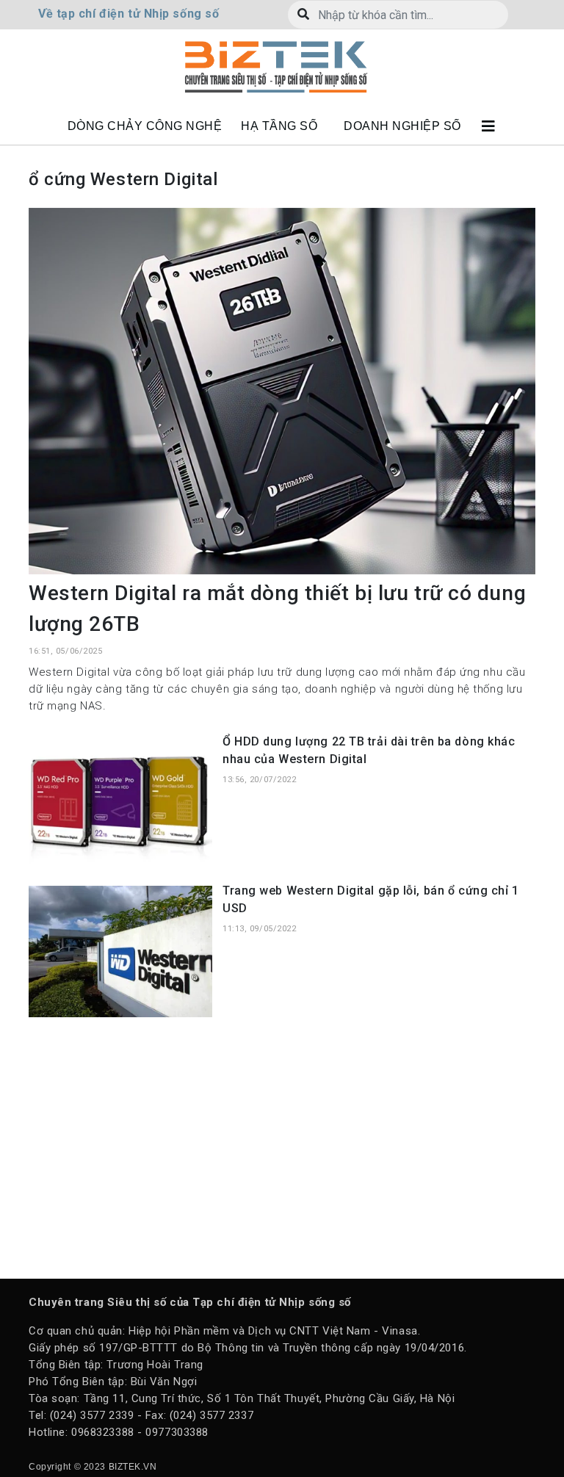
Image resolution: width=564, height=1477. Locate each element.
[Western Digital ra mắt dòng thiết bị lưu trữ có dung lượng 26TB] (282, 390)
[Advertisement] (282, 1146)
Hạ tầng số (279, 126)
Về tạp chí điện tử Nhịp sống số (128, 14)
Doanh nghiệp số (402, 126)
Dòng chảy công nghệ (145, 126)
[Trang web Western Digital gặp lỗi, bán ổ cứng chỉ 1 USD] (120, 950)
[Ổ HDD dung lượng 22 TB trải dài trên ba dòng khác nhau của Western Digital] (120, 801)
